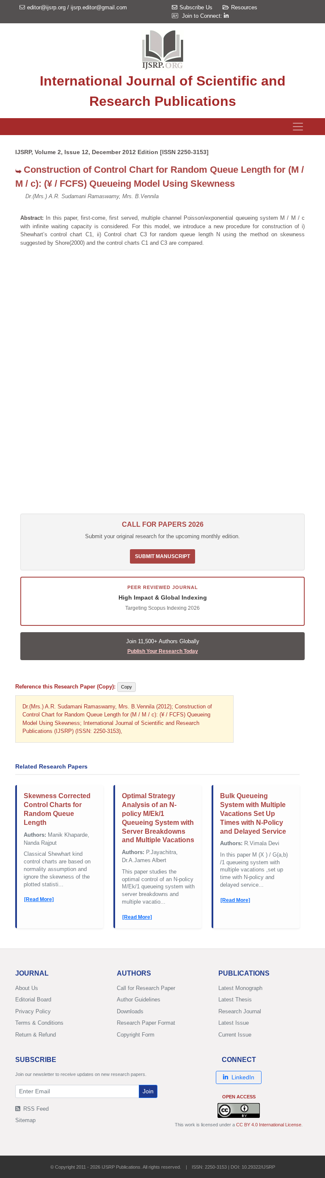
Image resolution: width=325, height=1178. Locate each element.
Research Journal (239, 1011)
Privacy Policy (33, 1011)
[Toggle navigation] (298, 126)
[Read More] (39, 899)
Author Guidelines (138, 999)
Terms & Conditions (39, 1023)
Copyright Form (135, 1034)
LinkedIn (242, 1077)
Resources (244, 7)
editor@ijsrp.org (46, 7)
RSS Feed (35, 1109)
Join (148, 1091)
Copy (126, 686)
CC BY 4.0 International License (268, 1124)
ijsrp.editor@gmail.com (99, 7)
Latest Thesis (235, 999)
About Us (26, 988)
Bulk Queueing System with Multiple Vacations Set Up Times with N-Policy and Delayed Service (253, 813)
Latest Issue (233, 1023)
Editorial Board (33, 999)
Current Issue (234, 1034)
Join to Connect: (203, 16)
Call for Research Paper (146, 988)
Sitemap (25, 1120)
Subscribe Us (195, 7)
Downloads (130, 1011)
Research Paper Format (146, 1023)
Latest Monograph (240, 988)
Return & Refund (35, 1034)
